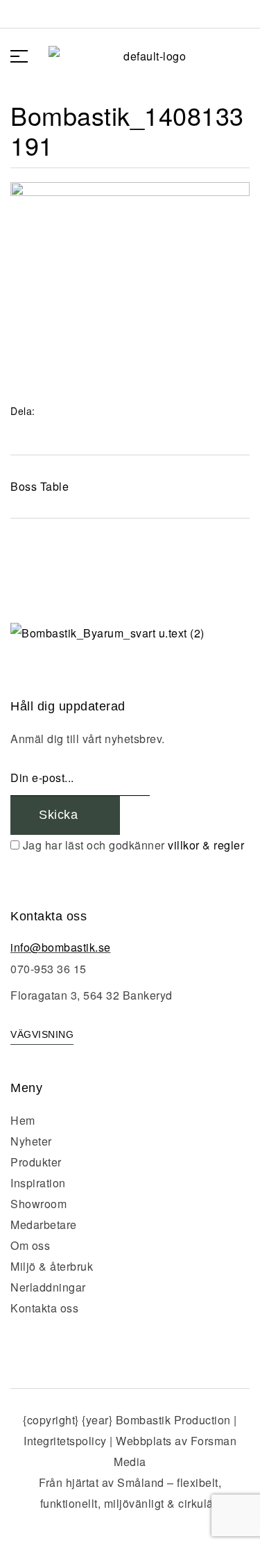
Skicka (60, 815)
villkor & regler (206, 845)
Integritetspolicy (65, 1441)
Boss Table (39, 486)
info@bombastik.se (60, 947)
